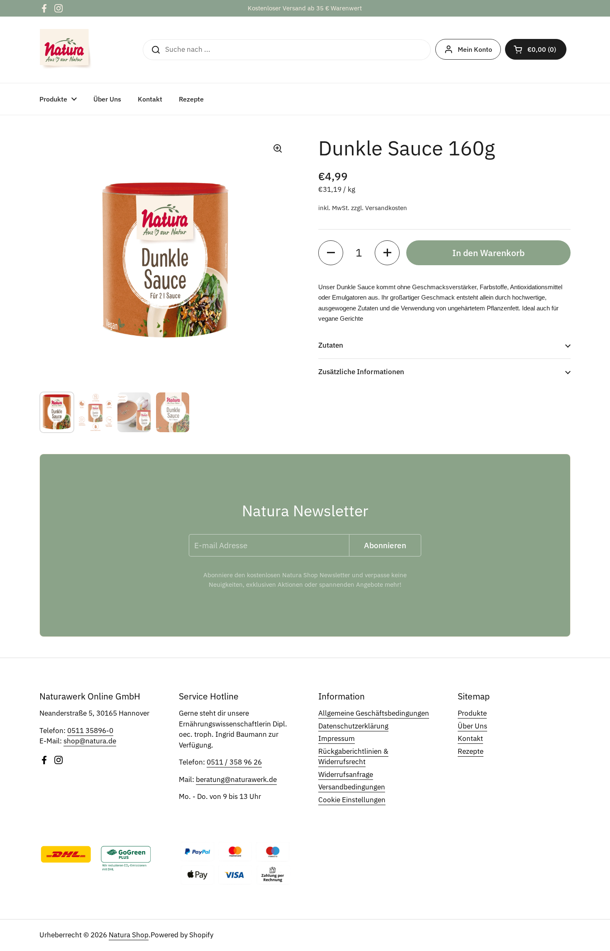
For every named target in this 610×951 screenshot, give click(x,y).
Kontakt (470, 738)
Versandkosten (386, 208)
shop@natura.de (89, 740)
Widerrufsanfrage (345, 774)
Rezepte (470, 751)
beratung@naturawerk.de (236, 779)
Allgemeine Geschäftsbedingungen (373, 713)
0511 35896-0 (90, 730)
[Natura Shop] (66, 49)
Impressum (336, 738)
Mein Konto (475, 49)
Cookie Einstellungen (352, 799)
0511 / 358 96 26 (234, 762)
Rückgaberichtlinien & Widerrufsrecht (353, 757)
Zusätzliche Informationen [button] (361, 371)
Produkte (472, 713)
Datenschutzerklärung (353, 726)
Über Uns (472, 726)
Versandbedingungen (351, 786)
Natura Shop (129, 934)
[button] (535, 49)
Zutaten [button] (330, 345)
